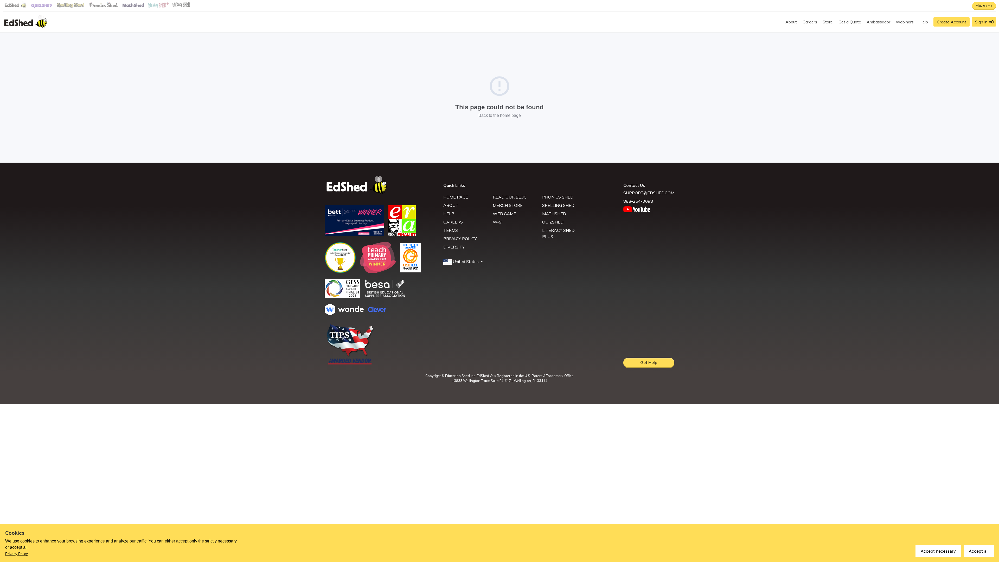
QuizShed (552, 222)
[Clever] (377, 310)
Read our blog (510, 197)
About (791, 21)
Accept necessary (938, 551)
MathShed (554, 213)
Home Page (455, 197)
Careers (810, 21)
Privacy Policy (460, 238)
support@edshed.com (648, 192)
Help (923, 21)
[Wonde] (344, 313)
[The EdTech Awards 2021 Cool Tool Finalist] (410, 270)
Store (828, 21)
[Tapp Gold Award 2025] (340, 271)
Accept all (979, 551)
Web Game (504, 213)
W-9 (497, 222)
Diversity (454, 247)
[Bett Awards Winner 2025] (354, 234)
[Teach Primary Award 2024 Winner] (378, 271)
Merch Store (508, 205)
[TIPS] (350, 364)
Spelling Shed (558, 205)
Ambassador (878, 21)
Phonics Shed (557, 197)
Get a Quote (849, 21)
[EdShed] (381, 185)
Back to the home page (499, 115)
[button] (463, 261)
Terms (450, 230)
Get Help (648, 362)
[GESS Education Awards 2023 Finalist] (342, 296)
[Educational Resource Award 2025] (402, 234)
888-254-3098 (638, 201)
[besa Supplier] (385, 296)
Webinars (905, 21)
